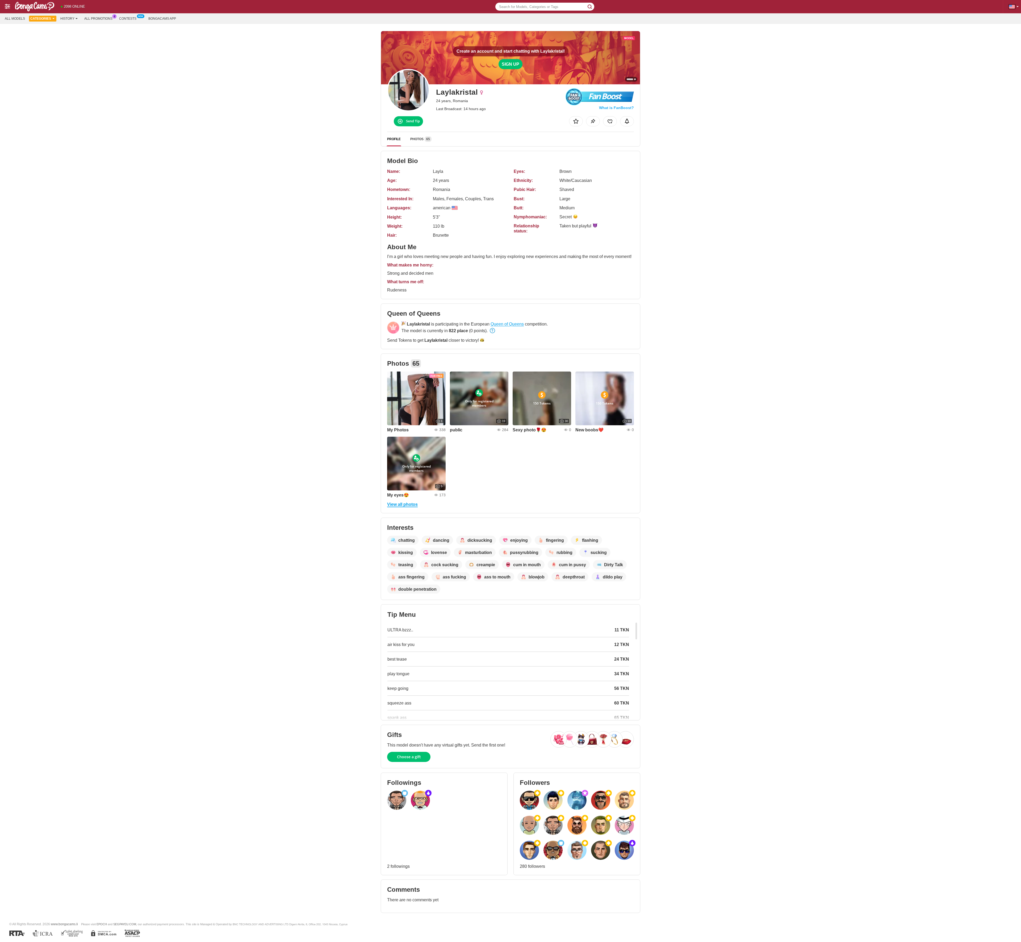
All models (15, 18)
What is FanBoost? (616, 108)
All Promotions (98, 18)
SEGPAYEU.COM (124, 924)
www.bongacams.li (64, 924)
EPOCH (102, 924)
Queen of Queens (507, 324)
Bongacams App (162, 18)
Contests (127, 18)
